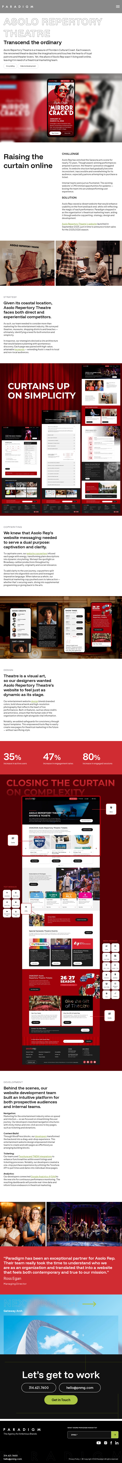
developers (41, 1136)
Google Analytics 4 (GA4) (43, 1176)
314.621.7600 (39, 1388)
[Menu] (118, 6)
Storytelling (10, 66)
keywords (20, 349)
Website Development (28, 66)
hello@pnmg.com (79, 1388)
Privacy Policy (74, 1459)
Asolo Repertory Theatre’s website (79, 223)
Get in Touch (61, 1400)
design (34, 701)
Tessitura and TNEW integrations (35, 1156)
